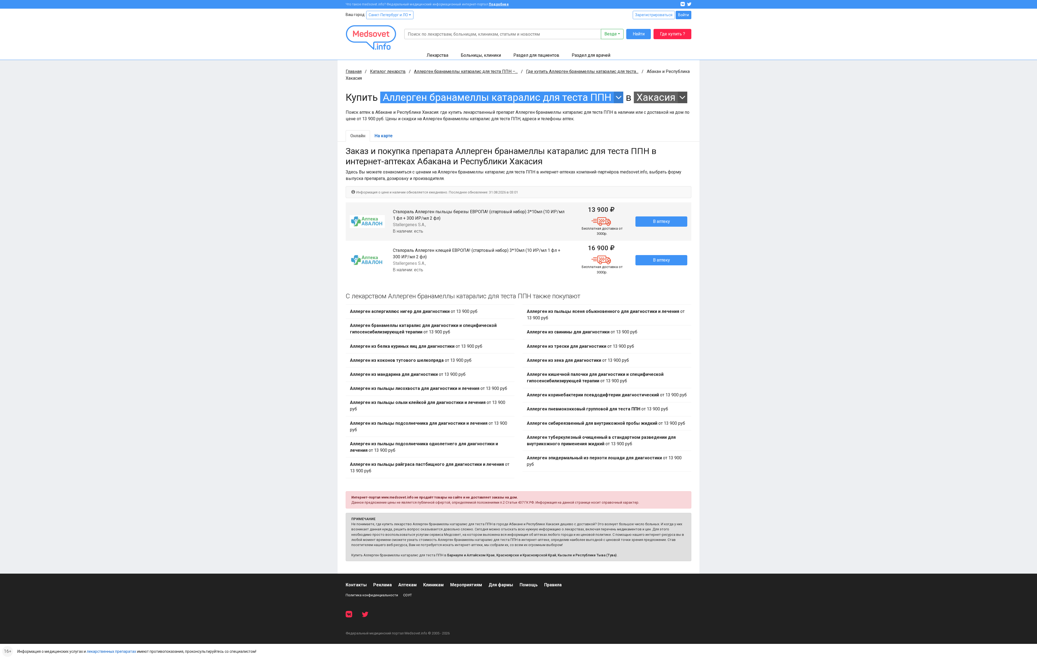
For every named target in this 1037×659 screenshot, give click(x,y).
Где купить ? (672, 33)
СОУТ (407, 595)
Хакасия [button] (656, 97)
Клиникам (433, 584)
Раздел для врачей (591, 55)
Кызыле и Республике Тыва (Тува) (587, 555)
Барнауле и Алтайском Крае (471, 555)
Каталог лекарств (388, 71)
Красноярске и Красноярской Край (526, 555)
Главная (354, 71)
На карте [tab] (383, 135)
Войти (683, 15)
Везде (610, 33)
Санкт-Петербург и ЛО (389, 15)
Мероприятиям (466, 584)
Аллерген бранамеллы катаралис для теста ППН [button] (497, 97)
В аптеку (661, 221)
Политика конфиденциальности (372, 595)
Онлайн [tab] (357, 135)
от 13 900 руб (413, 311)
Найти (639, 33)
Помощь (529, 584)
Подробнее (499, 4)
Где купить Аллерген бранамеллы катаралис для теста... (582, 71)
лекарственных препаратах (111, 651)
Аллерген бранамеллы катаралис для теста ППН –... (466, 71)
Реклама (382, 584)
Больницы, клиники (481, 55)
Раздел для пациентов (536, 55)
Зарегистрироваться (653, 15)
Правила (553, 584)
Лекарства (437, 55)
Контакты (356, 584)
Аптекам (407, 584)
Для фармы (501, 584)
